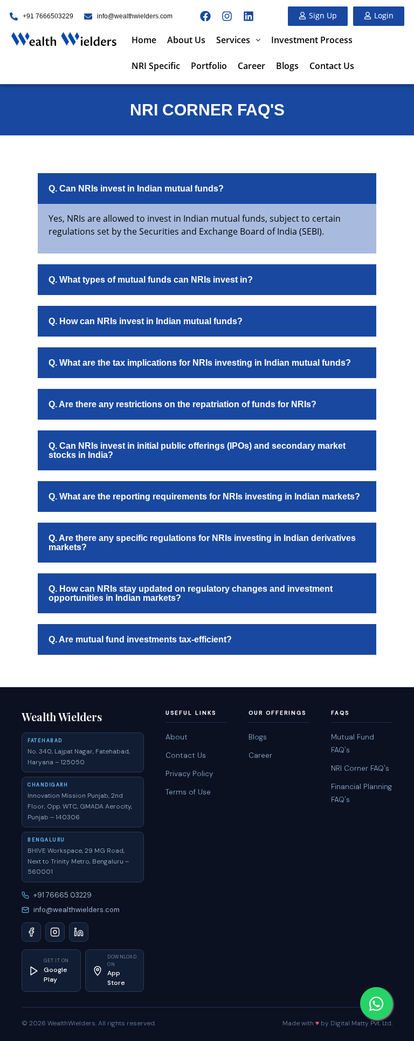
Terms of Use (188, 792)
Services (233, 40)
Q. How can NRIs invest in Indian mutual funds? (146, 321)
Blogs (287, 66)
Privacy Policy (189, 773)
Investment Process (312, 40)
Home (144, 40)
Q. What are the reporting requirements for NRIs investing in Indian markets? (204, 496)
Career (251, 66)
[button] (238, 40)
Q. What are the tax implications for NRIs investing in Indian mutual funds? (200, 362)
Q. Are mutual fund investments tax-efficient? (140, 639)
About (176, 737)
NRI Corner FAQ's (360, 768)
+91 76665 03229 (62, 895)
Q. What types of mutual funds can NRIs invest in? (151, 279)
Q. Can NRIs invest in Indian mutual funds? (136, 188)
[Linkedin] (248, 16)
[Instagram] (227, 16)
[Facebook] (205, 16)
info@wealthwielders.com (76, 909)
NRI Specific (156, 66)
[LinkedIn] (78, 932)
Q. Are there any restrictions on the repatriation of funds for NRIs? (182, 404)
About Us (186, 40)
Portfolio (209, 66)
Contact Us (331, 66)
